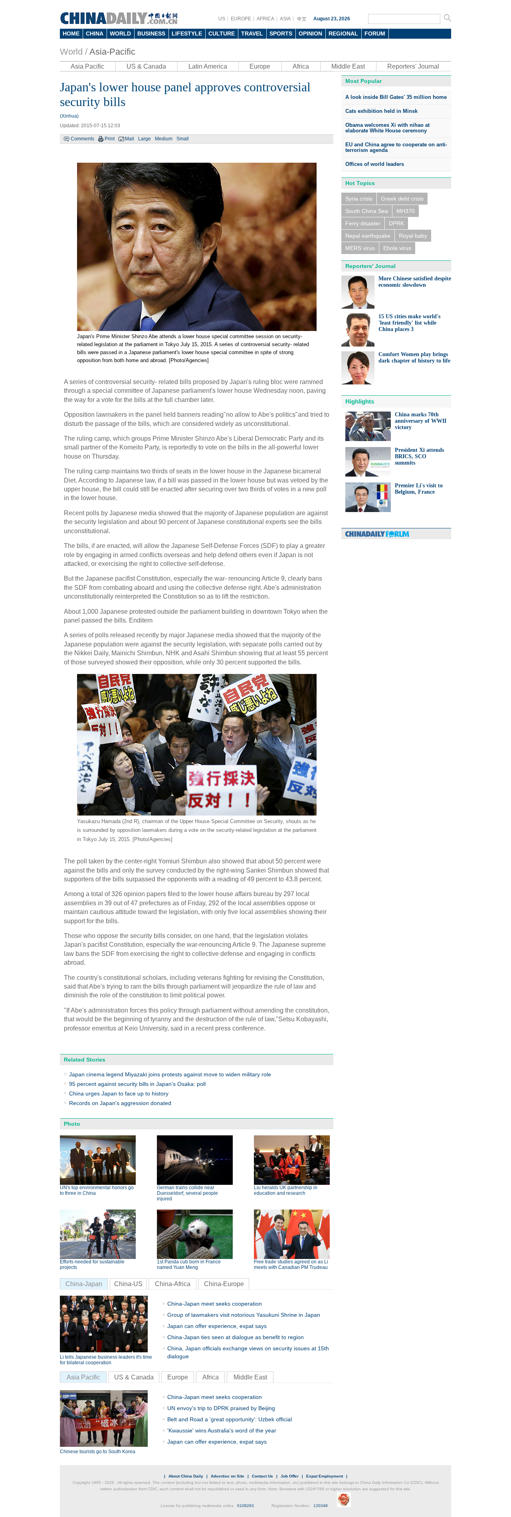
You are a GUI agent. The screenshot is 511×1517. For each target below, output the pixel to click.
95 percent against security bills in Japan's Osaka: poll (137, 1084)
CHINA (94, 33)
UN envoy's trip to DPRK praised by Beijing (221, 1408)
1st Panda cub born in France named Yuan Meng (189, 1264)
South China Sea (366, 211)
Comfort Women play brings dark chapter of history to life (414, 357)
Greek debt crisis (402, 198)
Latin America (207, 66)
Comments (82, 139)
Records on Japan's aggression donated (120, 1103)
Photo (72, 1124)
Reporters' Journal (413, 66)
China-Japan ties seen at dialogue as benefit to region (235, 1337)
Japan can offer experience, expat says (217, 1326)
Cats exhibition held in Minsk (381, 111)
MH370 (405, 211)
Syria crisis (358, 198)
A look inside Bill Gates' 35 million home (396, 97)
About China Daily (185, 1476)
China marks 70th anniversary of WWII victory (420, 421)
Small (182, 139)
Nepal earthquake (367, 235)
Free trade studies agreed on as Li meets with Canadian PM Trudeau (291, 1264)
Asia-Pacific (112, 52)
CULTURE (221, 33)
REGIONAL (343, 33)
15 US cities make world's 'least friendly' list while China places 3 (409, 322)
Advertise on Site (227, 1476)
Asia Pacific (87, 66)
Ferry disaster (362, 223)
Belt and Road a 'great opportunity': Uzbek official (229, 1419)
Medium (163, 139)
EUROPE (241, 19)
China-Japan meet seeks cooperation (214, 1303)
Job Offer (290, 1476)
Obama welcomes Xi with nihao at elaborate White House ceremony (387, 128)
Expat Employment (324, 1476)
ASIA (285, 19)
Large (144, 139)
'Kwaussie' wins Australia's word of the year (221, 1430)
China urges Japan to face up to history (118, 1093)
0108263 (245, 1505)
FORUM (374, 33)
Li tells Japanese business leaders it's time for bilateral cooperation (106, 1359)
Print (110, 139)
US (221, 19)
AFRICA (265, 19)
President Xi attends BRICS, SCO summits (419, 456)
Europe (260, 66)
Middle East (348, 66)
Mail (129, 139)
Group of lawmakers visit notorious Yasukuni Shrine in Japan (243, 1315)
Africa (301, 66)
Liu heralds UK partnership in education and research (285, 1190)
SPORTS (280, 33)
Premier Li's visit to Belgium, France (419, 489)
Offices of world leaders (374, 164)
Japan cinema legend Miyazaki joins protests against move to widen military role (170, 1074)
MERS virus (360, 248)
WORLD (120, 33)
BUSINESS (151, 33)
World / (73, 52)
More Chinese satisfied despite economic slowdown (414, 282)
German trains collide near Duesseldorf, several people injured (187, 1193)
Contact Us (262, 1476)
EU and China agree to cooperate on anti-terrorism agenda (396, 147)
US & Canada (146, 66)
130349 (320, 1505)
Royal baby (413, 235)
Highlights (359, 401)
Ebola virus (397, 248)
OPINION (310, 33)
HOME (71, 33)
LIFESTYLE (187, 33)
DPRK (396, 223)
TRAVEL (252, 33)
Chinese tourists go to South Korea (97, 1451)
